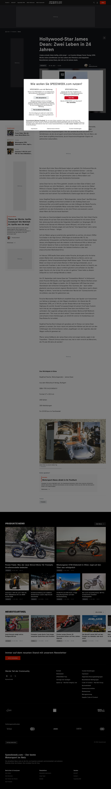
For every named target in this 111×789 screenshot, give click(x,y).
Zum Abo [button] (71, 97)
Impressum (34, 128)
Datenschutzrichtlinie (53, 128)
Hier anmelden (71, 102)
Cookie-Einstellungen (75, 128)
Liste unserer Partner (72, 123)
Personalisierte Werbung (41, 109)
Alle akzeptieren (41, 97)
